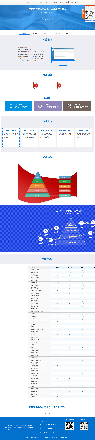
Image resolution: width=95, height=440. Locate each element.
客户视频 (48, 2)
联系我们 (62, 2)
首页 (28, 2)
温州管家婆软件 (89, 6)
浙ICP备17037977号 (64, 437)
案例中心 (41, 2)
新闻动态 (55, 2)
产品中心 (34, 2)
